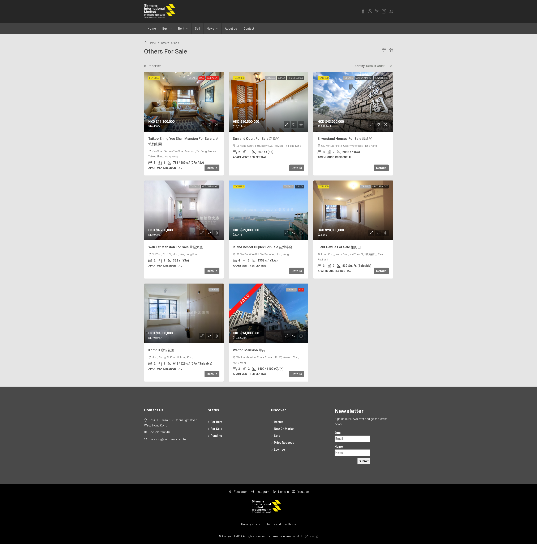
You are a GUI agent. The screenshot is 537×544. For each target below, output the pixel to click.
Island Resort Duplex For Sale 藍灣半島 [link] (262, 247)
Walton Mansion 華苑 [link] (249, 350)
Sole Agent (213, 78)
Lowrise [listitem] (279, 449)
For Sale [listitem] (216, 428)
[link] (184, 102)
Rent (181, 28)
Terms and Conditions (281, 524)
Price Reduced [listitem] (284, 442)
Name (339, 446)
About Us (231, 28)
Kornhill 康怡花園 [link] (161, 350)
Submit (364, 461)
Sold (201, 78)
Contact (249, 28)
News (210, 28)
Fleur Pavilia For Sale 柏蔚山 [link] (339, 247)
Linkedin (283, 491)
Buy (164, 28)
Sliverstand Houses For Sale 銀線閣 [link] (345, 139)
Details (212, 168)
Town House (381, 78)
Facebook (240, 491)
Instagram (262, 491)
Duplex (281, 78)
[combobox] (379, 65)
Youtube (303, 491)
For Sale (192, 78)
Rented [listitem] (279, 422)
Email (338, 432)
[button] (384, 50)
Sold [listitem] (277, 435)
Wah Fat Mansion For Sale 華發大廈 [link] (175, 247)
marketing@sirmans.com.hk (167, 439)
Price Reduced (295, 78)
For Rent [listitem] (216, 422)
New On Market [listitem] (284, 428)
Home (151, 28)
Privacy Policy (250, 524)
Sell (197, 28)
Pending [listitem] (216, 435)
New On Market (363, 78)
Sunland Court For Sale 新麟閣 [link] (256, 139)
